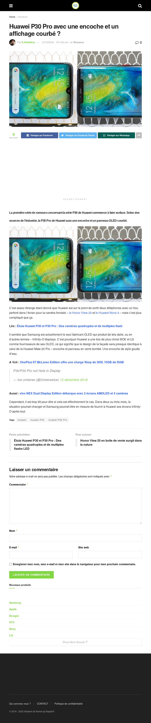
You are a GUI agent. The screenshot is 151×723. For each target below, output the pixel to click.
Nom (13, 531)
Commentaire (18, 484)
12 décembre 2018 (73, 379)
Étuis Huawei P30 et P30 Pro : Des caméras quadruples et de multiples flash (69, 326)
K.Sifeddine (28, 42)
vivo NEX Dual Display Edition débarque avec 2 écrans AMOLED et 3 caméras (74, 393)
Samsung (15, 602)
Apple (13, 609)
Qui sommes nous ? (20, 703)
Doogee (14, 616)
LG (11, 635)
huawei (22, 419)
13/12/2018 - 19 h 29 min (55, 42)
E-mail (14, 547)
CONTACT (42, 703)
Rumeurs (22, 16)
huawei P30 (37, 419)
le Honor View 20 (80, 313)
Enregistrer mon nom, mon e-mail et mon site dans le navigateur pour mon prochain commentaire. (74, 564)
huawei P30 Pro (58, 419)
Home (12, 16)
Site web (83, 547)
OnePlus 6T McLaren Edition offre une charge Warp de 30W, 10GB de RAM (72, 362)
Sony (12, 629)
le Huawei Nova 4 (107, 313)
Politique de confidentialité (68, 703)
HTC (12, 622)
